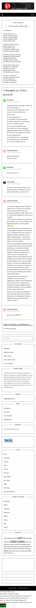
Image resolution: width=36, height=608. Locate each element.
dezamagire (24, 544)
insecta (20, 546)
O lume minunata (8, 363)
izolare (23, 546)
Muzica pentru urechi (9, 359)
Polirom (6, 520)
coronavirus (16, 544)
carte (19, 538)
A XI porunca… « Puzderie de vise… (19, 324)
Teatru (5, 484)
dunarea (8, 546)
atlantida (9, 538)
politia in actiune (11, 550)
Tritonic (6, 527)
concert (29, 541)
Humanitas (6, 508)
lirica (6, 548)
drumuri (5, 546)
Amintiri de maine (8, 352)
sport (29, 550)
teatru (5, 552)
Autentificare (7, 408)
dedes (26, 26)
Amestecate (7, 348)
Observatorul (7, 476)
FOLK (5, 465)
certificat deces (29, 538)
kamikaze (27, 546)
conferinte (6, 544)
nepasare (18, 548)
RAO (5, 523)
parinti (26, 548)
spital (27, 550)
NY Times (6, 473)
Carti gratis (7, 458)
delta (20, 544)
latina (30, 546)
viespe (11, 552)
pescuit (29, 548)
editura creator (14, 546)
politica (16, 550)
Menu (32, 14)
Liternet (6, 469)
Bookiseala (7, 501)
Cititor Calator (7, 356)
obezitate (22, 548)
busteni (15, 538)
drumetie (28, 544)
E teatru (6, 461)
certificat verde (7, 541)
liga (4, 548)
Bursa (5, 454)
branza (12, 538)
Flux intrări (6, 412)
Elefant (5, 505)
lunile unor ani (10, 548)
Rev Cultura (7, 480)
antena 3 (5, 538)
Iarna (18, 546)
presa (20, 550)
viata (9, 552)
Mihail (15, 548)
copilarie (12, 544)
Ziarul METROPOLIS (9, 491)
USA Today (7, 488)
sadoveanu (23, 550)
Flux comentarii (8, 415)
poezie (6, 550)
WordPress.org (8, 419)
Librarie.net (7, 512)
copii (9, 544)
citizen (26, 541)
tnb (7, 552)
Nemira (6, 516)
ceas (23, 538)
